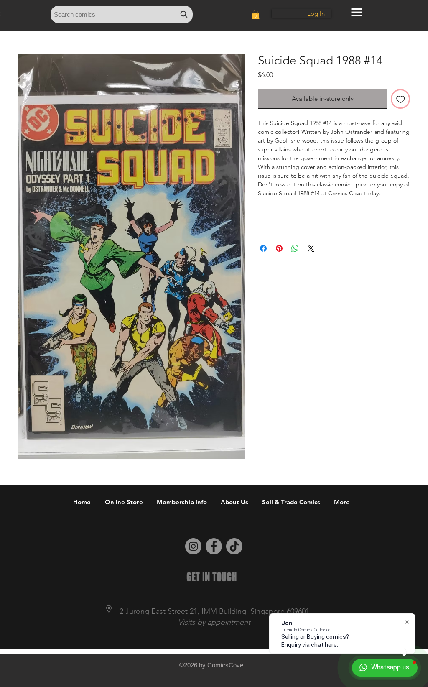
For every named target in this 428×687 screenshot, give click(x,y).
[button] (256, 14)
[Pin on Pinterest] (279, 248)
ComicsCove (225, 665)
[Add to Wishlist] (400, 99)
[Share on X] (311, 248)
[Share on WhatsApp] (295, 248)
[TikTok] (234, 546)
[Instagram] (193, 546)
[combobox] (122, 14)
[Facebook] (214, 546)
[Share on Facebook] (263, 248)
